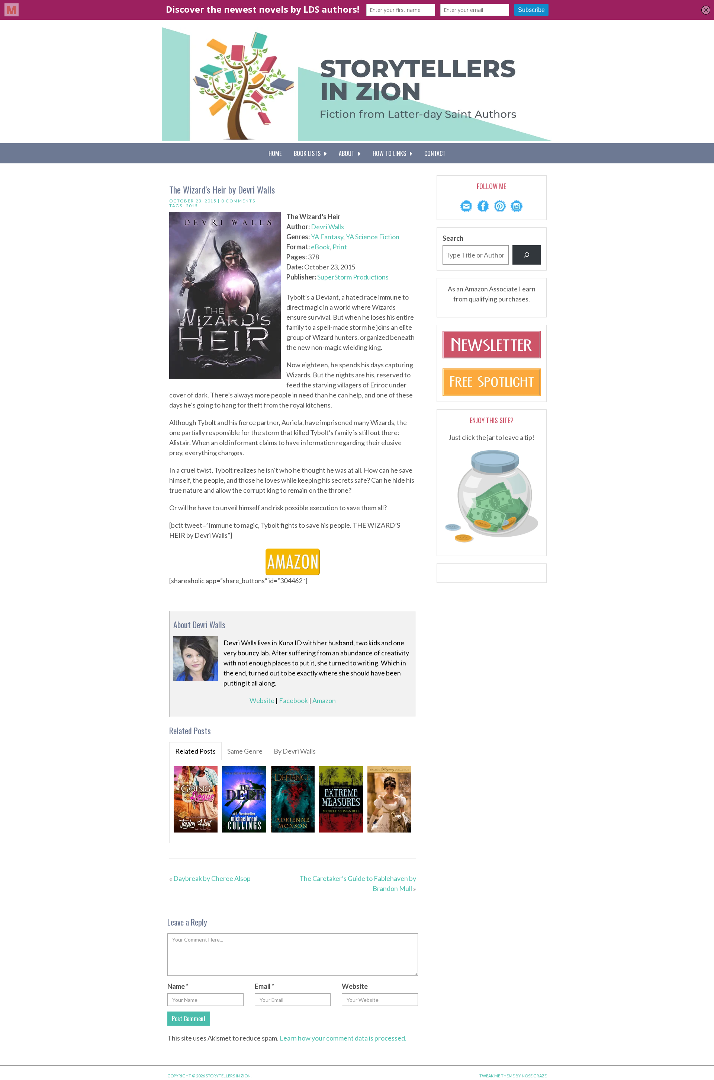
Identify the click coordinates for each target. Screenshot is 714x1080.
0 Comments (238, 200)
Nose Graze (534, 1075)
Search (453, 238)
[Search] (526, 255)
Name (178, 986)
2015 (192, 205)
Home (275, 153)
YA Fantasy (327, 237)
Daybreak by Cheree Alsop (212, 878)
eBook (320, 247)
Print (339, 247)
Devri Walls (327, 227)
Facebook (293, 700)
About (348, 153)
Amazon (324, 700)
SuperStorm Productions (353, 277)
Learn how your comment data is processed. (343, 1038)
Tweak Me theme (497, 1075)
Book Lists (309, 153)
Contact (435, 153)
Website (262, 700)
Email (264, 986)
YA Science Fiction (372, 237)
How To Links (391, 153)
